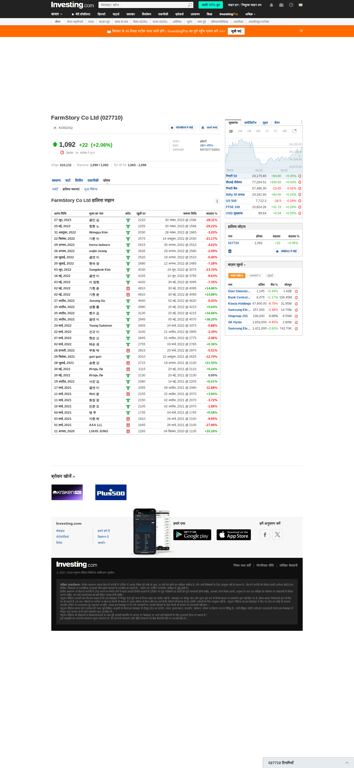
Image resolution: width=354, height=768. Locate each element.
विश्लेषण (146, 14)
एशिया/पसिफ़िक (219, 22)
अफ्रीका (238, 22)
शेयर (57, 22)
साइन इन (233, 5)
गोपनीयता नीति (265, 565)
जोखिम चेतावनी (288, 565)
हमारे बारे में (104, 531)
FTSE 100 (233, 207)
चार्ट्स (116, 14)
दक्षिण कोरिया (206, 145)
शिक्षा (209, 14)
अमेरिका (177, 22)
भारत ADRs (160, 22)
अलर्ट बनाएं (212, 127)
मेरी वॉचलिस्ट (82, 14)
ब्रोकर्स (179, 14)
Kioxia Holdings (239, 303)
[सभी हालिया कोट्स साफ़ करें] (230, 250)
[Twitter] (277, 534)
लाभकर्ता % (255, 275)
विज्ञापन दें (103, 537)
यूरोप (189, 22)
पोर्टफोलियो (62, 537)
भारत (91, 22)
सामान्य (56, 180)
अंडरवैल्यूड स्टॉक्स (259, 22)
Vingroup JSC (238, 316)
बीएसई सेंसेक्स (234, 182)
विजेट (59, 543)
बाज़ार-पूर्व (104, 22)
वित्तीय (79, 180)
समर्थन (101, 543)
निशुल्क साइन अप (251, 5)
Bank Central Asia (241, 297)
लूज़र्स (270, 275)
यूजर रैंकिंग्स (90, 189)
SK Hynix (235, 322)
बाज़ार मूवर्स (235, 264)
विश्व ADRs (140, 22)
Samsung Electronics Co (246, 310)
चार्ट (67, 180)
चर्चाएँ (55, 189)
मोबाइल (60, 531)
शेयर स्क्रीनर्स (75, 22)
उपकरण (195, 14)
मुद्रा (265, 123)
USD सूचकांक (234, 213)
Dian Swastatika (240, 291)
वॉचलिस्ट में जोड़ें (288, 251)
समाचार (130, 14)
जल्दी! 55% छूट (211, 5)
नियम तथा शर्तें (242, 565)
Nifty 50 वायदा (235, 194)
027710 (233, 243)
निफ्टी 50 (231, 176)
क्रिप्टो (101, 14)
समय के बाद (121, 22)
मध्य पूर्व (201, 22)
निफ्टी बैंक (231, 188)
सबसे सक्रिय (237, 275)
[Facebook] (265, 534)
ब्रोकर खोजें (61, 476)
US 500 (231, 201)
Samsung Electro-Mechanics (249, 328)
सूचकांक (233, 123)
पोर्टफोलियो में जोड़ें (184, 127)
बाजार (55, 14)
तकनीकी (163, 14)
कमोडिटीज (250, 123)
